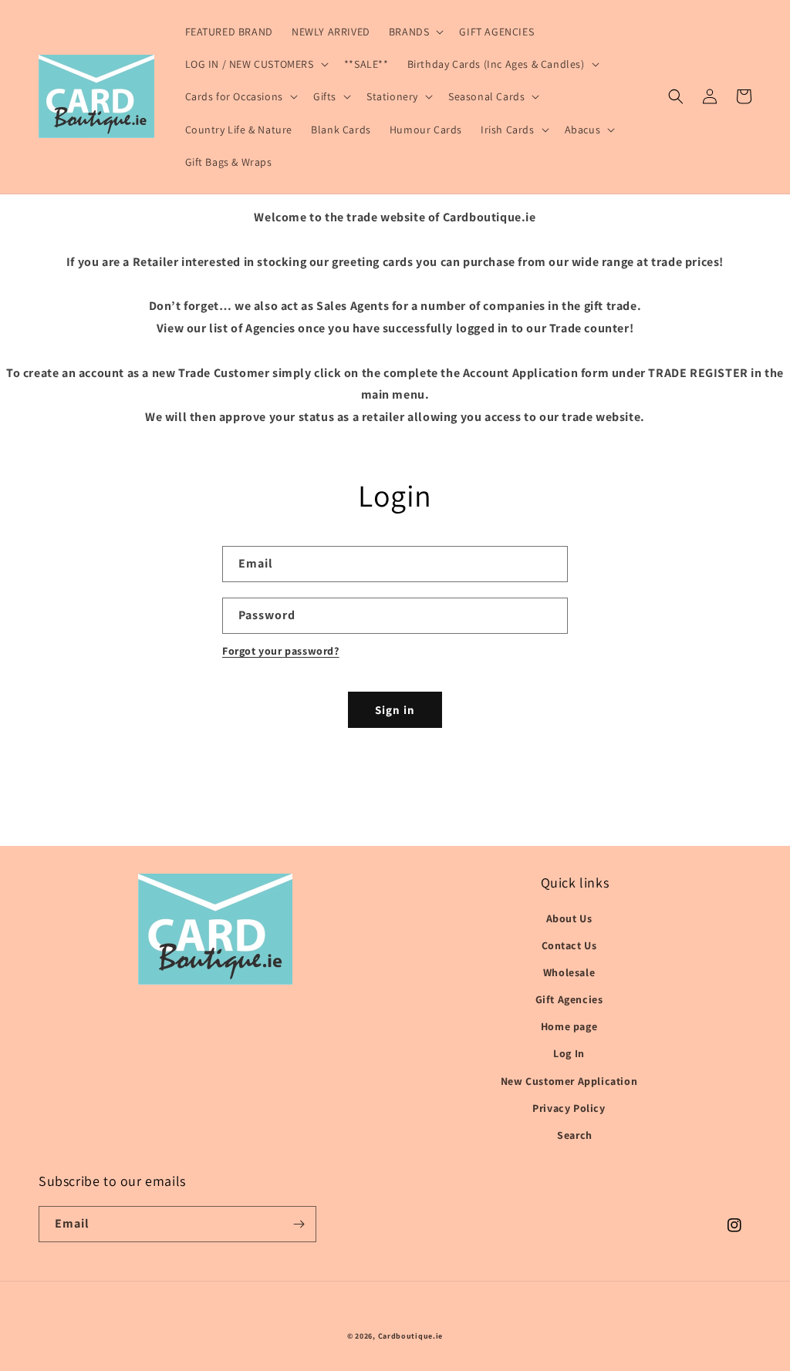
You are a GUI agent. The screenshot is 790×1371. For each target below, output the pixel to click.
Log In (569, 1053)
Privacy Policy (568, 1108)
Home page (569, 1026)
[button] (415, 31)
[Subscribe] (299, 1224)
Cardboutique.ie (411, 1336)
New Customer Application (569, 1081)
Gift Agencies (569, 999)
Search (574, 1135)
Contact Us (569, 945)
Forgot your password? (280, 651)
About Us (569, 918)
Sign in (395, 709)
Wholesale (569, 972)
